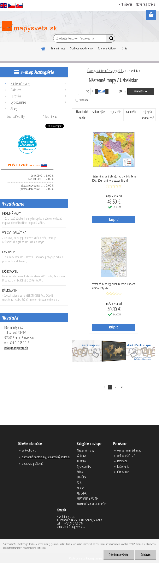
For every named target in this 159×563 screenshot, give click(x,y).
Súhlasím (146, 554)
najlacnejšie (98, 111)
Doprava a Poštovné (107, 48)
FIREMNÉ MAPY (11, 213)
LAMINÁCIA (8, 251)
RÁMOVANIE (9, 290)
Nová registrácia (145, 4)
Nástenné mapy (106, 70)
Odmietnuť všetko (119, 554)
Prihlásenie (125, 4)
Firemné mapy (58, 48)
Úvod (90, 70)
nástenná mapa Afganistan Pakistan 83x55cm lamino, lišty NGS (114, 286)
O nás (124, 48)
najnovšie (131, 111)
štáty (121, 70)
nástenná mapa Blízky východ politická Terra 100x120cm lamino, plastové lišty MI (114, 178)
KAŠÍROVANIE (10, 271)
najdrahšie (115, 111)
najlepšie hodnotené (147, 114)
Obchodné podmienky (81, 48)
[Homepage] (43, 48)
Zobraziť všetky (16, 116)
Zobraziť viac (49, 116)
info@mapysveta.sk (16, 347)
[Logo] (28, 26)
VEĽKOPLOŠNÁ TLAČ (14, 232)
